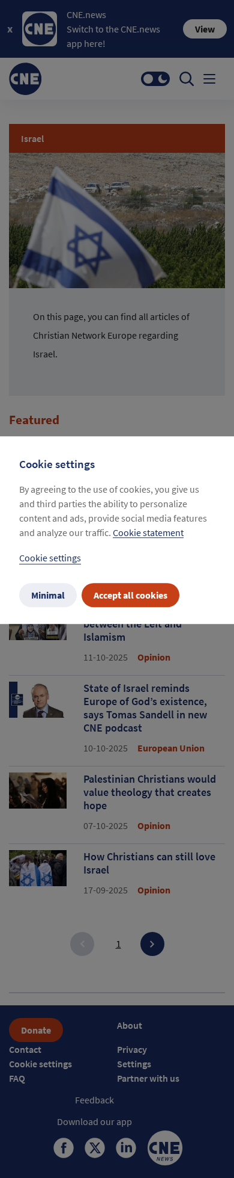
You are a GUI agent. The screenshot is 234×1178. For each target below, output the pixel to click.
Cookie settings (50, 558)
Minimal (48, 595)
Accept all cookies (130, 595)
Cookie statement (148, 532)
